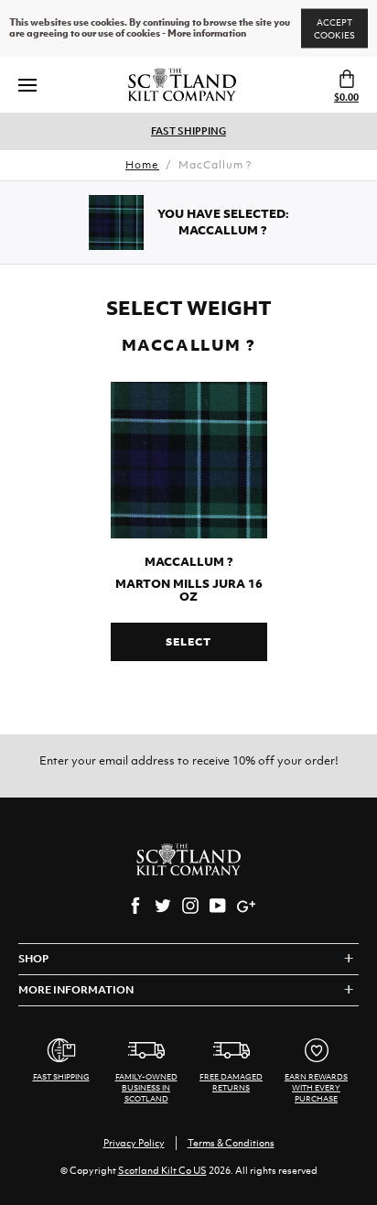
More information (206, 33)
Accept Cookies (334, 29)
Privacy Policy (134, 1142)
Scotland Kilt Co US (162, 1170)
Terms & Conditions (231, 1142)
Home (142, 164)
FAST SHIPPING (188, 131)
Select (188, 642)
